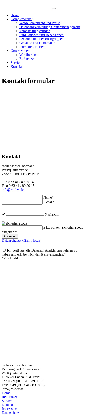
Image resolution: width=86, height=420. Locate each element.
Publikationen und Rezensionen (41, 35)
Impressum (9, 409)
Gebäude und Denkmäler (36, 43)
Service (16, 62)
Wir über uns (28, 55)
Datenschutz (10, 413)
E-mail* (48, 202)
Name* (48, 197)
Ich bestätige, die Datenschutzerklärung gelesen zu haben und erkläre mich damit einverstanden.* (39, 252)
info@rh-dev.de (13, 190)
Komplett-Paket (21, 19)
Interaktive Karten (32, 47)
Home (15, 15)
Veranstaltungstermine (34, 31)
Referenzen (27, 58)
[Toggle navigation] (54, 8)
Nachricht (51, 214)
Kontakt (16, 66)
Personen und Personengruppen (41, 39)
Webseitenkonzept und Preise (39, 23)
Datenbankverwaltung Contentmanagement (49, 27)
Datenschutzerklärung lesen (21, 240)
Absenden (10, 236)
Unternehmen (20, 51)
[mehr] (27, 7)
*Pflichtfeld (10, 258)
